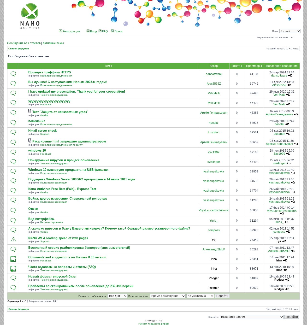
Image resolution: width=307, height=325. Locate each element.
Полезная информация (53, 173)
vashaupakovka (213, 171)
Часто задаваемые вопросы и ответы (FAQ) (62, 267)
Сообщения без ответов (24, 43)
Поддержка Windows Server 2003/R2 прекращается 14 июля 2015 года (81, 179)
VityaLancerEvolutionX (214, 210)
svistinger (213, 161)
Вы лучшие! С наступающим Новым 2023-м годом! (67, 82)
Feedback (45, 104)
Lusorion (213, 132)
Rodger (214, 278)
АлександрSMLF (214, 249)
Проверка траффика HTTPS (49, 72)
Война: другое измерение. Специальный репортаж (67, 198)
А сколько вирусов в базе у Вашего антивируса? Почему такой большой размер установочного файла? (109, 228)
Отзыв (33, 209)
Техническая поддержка (54, 95)
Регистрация (71, 31)
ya (213, 239)
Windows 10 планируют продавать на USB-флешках (68, 169)
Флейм (44, 115)
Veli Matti (214, 93)
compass (214, 230)
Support (44, 134)
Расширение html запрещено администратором (69, 141)
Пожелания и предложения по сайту (61, 144)
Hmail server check (42, 130)
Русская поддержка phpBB (153, 323)
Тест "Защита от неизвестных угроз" (60, 112)
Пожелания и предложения (56, 75)
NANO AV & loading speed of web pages (58, 238)
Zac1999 (213, 152)
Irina (214, 259)
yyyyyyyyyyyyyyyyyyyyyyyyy (49, 101)
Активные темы (53, 43)
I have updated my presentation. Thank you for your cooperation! (76, 91)
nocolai (213, 122)
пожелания (36, 121)
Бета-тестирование (51, 222)
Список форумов (18, 48)
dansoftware (214, 74)
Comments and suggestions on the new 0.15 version (67, 257)
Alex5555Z (214, 83)
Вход (93, 31)
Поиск (118, 31)
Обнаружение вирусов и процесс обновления (64, 160)
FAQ (104, 31)
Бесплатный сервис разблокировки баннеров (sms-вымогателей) (79, 247)
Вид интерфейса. (41, 219)
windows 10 (37, 150)
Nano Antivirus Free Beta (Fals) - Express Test (62, 189)
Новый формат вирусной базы (52, 276)
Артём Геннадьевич (213, 112)
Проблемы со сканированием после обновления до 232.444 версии (80, 286)
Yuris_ (214, 220)
